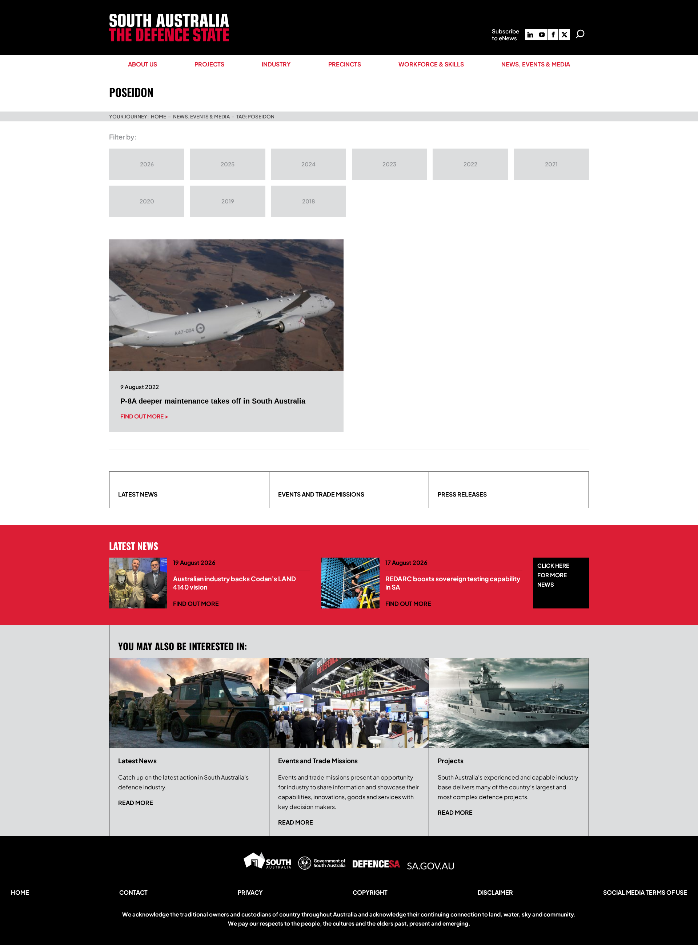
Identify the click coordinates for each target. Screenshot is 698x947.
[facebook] (552, 34)
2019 (227, 201)
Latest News (137, 494)
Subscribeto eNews (505, 34)
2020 (147, 201)
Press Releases (462, 494)
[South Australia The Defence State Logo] (169, 16)
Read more (135, 802)
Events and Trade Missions (321, 494)
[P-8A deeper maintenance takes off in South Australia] (226, 305)
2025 (227, 164)
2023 (389, 164)
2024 (308, 164)
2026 (147, 164)
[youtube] (541, 34)
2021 (551, 164)
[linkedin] (530, 34)
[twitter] (564, 34)
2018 (308, 201)
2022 (470, 164)
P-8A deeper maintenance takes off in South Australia (212, 401)
